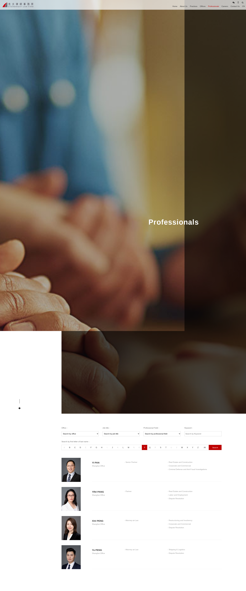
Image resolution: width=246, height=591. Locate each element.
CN (243, 6)
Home (174, 6)
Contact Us (235, 6)
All (205, 447)
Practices (193, 6)
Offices (203, 6)
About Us (183, 6)
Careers (225, 6)
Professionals (213, 6)
